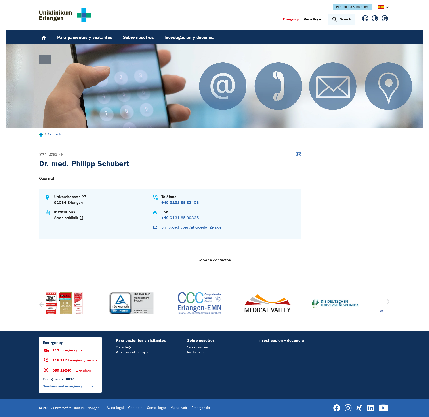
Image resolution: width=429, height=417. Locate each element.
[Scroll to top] (420, 407)
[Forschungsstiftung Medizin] (350, 303)
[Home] (44, 37)
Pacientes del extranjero (132, 352)
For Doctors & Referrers (352, 7)
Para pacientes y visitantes (141, 340)
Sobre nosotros (201, 340)
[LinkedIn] (370, 408)
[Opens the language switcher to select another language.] (381, 7)
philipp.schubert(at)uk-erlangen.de (191, 227)
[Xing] (359, 408)
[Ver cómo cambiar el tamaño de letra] (385, 19)
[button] (387, 303)
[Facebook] (336, 408)
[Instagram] (348, 408)
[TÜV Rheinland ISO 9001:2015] (78, 303)
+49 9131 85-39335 (180, 218)
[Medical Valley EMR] (214, 303)
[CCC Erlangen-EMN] (146, 303)
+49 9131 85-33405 (180, 202)
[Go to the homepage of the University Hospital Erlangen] (65, 15)
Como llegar (124, 347)
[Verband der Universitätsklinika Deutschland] (282, 303)
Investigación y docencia (281, 340)
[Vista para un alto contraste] (375, 19)
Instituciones (196, 352)
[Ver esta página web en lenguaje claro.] (365, 20)
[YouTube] (383, 408)
